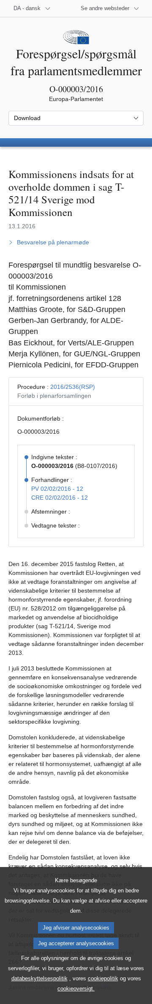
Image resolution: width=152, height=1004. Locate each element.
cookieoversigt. (76, 988)
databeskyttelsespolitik (39, 978)
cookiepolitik (103, 978)
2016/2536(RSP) (72, 386)
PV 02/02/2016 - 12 (57, 488)
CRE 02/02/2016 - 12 (59, 497)
